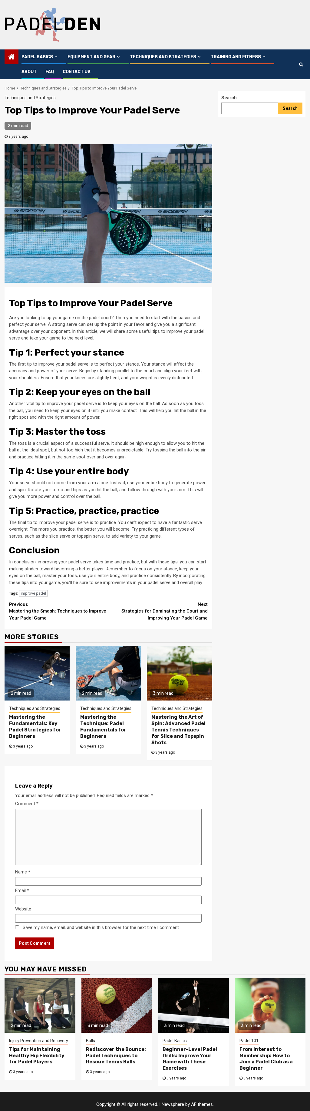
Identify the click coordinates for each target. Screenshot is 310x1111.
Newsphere (173, 1104)
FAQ (49, 71)
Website (23, 909)
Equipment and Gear (91, 56)
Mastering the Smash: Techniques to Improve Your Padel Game (57, 611)
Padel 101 (249, 1040)
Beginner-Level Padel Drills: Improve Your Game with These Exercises (190, 1058)
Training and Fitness (236, 56)
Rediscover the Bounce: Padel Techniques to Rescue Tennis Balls (116, 1055)
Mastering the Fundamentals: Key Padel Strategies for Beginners (35, 726)
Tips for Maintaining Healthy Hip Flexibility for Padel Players (36, 1055)
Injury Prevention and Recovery (38, 1040)
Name (22, 872)
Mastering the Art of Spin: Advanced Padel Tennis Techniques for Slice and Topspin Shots (178, 729)
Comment (26, 803)
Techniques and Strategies (163, 56)
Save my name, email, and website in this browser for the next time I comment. (101, 927)
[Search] (301, 64)
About (29, 71)
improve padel (33, 593)
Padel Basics (37, 56)
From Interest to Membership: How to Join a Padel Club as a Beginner (266, 1058)
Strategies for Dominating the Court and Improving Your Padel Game (164, 611)
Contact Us (77, 71)
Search (229, 97)
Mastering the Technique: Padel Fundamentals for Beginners (103, 726)
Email (22, 890)
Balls (90, 1040)
